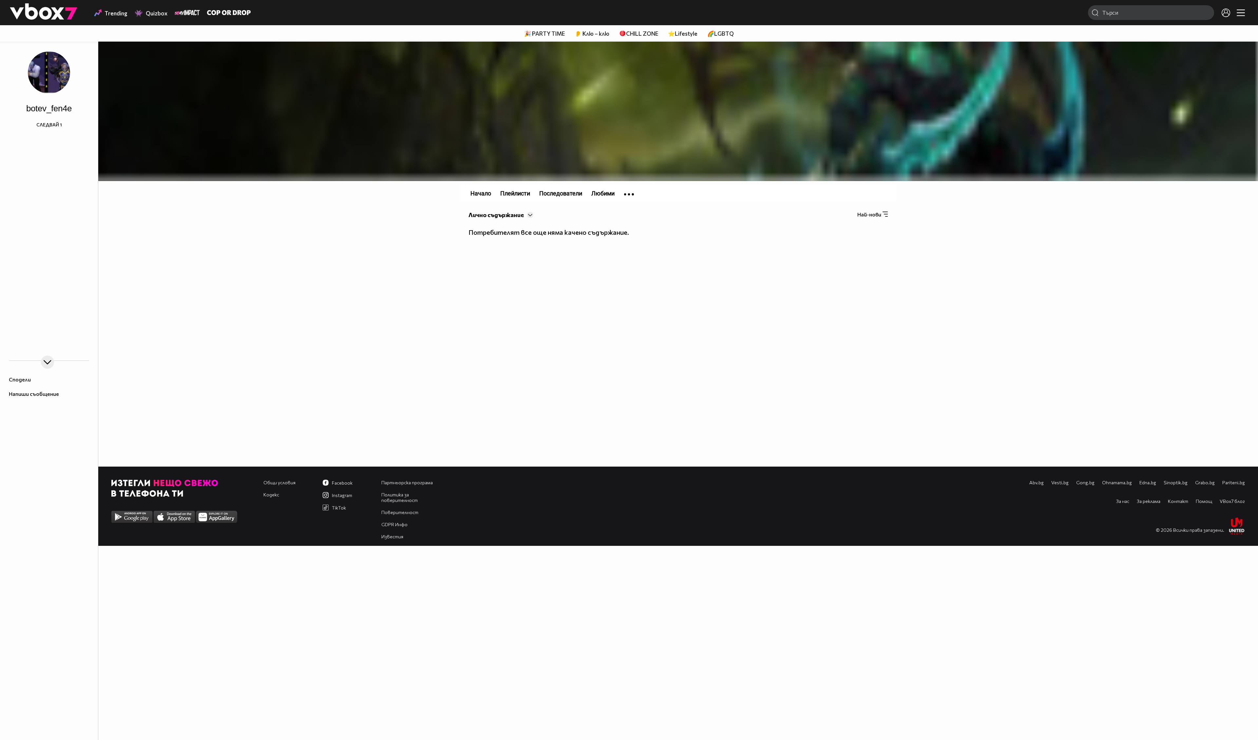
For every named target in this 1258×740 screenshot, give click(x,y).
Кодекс (271, 494)
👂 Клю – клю (592, 33)
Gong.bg (1085, 482)
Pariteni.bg (1233, 482)
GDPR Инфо (394, 524)
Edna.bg (1147, 482)
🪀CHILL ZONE (638, 33)
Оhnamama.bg (1117, 482)
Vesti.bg (1060, 482)
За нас (1122, 501)
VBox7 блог (1232, 501)
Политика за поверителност (399, 497)
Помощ (1204, 501)
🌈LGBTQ (720, 33)
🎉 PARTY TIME (544, 33)
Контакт (1178, 501)
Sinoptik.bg (1176, 482)
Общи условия (279, 482)
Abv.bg (1036, 482)
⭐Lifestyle (682, 33)
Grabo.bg (1205, 482)
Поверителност (399, 512)
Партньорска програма (407, 482)
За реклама (1148, 501)
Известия (392, 536)
